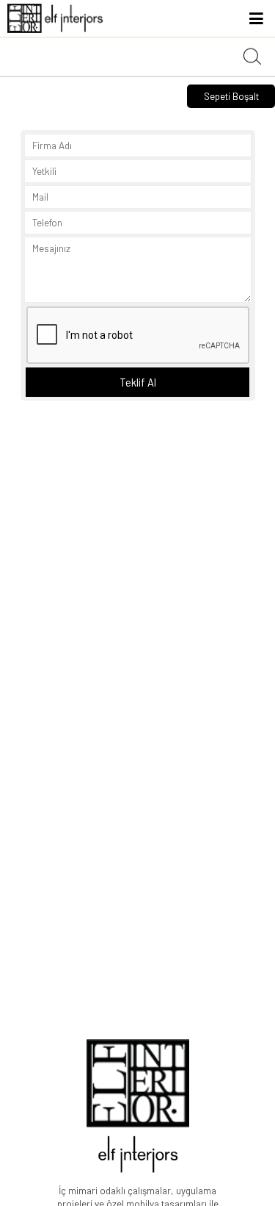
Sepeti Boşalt (231, 96)
